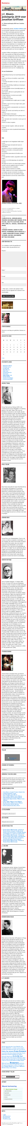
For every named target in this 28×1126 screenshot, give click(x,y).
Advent (3, 1046)
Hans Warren (6, 369)
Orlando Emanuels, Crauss (9, 793)
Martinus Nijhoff (16, 1057)
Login (4, 1114)
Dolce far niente (8, 1051)
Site (3, 282)
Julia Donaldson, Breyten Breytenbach (12, 797)
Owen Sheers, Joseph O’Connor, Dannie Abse (14, 792)
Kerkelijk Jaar (18, 1056)
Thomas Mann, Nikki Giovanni (10, 841)
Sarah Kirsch (21, 1063)
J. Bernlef (9, 1054)
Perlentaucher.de (7, 372)
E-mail (4, 276)
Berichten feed (6, 1116)
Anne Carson (13, 1046)
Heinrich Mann (16, 1053)
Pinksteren (15, 1060)
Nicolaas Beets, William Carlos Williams (13, 803)
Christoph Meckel (9, 1049)
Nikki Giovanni (16, 1059)
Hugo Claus (21, 1053)
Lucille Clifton (10, 1057)
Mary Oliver (22, 1057)
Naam (4, 270)
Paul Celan (5, 371)
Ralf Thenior (7, 1063)
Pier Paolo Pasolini (9, 1060)
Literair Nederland (7, 379)
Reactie (4, 250)
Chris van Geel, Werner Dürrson (11, 804)
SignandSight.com (7, 375)
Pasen (21, 1059)
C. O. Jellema (13, 1047)
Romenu (6, 3)
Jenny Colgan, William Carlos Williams (12, 801)
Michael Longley (5, 1059)
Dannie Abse (16, 1049)
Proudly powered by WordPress (10, 1123)
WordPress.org (6, 1119)
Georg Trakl (6, 368)
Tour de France (15, 1066)
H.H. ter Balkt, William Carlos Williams (12, 796)
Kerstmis (4, 1057)
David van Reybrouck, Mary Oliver (11, 805)
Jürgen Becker (9, 1056)
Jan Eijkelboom (14, 1054)
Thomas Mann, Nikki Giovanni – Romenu (12, 829)
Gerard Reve (4, 1053)
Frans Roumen (20, 1051)
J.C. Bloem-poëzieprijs (11, 211)
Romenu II (5, 374)
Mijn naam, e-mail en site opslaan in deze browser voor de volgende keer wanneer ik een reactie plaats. (13, 290)
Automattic (10, 1124)
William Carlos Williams (11, 1067)
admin (18, 208)
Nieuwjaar (11, 1059)
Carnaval (19, 1047)
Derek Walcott (22, 1049)
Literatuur (10, 209)
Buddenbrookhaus (7, 365)
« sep (3, 358)
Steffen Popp (19, 1064)
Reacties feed (6, 1117)
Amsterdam (8, 1046)
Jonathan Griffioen (18, 28)
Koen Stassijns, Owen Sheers (10, 794)
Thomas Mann (6, 376)
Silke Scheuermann (6, 1064)
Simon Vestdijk (13, 1064)
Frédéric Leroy (7, 367)
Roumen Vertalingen (8, 378)
